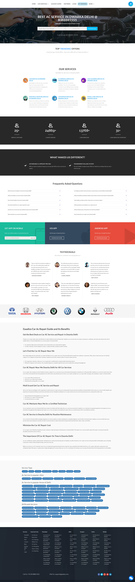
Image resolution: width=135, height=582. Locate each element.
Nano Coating (69, 471)
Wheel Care (35, 542)
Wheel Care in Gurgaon (84, 547)
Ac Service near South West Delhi (57, 491)
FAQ (25, 539)
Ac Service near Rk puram (97, 500)
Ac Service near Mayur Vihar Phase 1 (70, 494)
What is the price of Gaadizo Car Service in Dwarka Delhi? (19, 190)
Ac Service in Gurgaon (36, 478)
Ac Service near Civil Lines (95, 491)
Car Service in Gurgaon (84, 535)
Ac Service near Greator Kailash (65, 497)
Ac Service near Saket (78, 486)
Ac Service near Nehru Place (66, 486)
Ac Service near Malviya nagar (69, 500)
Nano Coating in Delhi (73, 559)
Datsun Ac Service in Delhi (81, 510)
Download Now (57, 238)
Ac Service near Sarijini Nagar (103, 486)
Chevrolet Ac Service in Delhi (28, 510)
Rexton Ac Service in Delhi (45, 516)
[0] (130, 3)
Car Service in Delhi (73, 535)
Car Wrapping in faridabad (58, 555)
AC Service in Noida (96, 551)
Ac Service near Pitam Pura (28, 500)
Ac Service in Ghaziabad (79, 478)
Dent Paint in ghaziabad (46, 539)
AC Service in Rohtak (107, 551)
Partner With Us (26, 548)
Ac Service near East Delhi (28, 491)
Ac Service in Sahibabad (91, 478)
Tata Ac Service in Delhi (91, 507)
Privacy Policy (99, 581)
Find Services (92, 28)
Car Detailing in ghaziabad (46, 563)
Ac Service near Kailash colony (84, 500)
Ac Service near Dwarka (27, 486)
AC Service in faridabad (58, 551)
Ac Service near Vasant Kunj (85, 494)
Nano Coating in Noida (96, 559)
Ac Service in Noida (69, 478)
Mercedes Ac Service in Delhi (77, 513)
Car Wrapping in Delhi (73, 555)
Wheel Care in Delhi (73, 547)
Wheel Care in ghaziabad (46, 547)
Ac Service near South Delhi (39, 486)
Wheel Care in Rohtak (107, 547)
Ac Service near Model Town (28, 494)
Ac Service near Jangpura (83, 491)
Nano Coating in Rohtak (107, 559)
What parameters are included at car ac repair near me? (85, 205)
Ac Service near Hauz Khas (89, 486)
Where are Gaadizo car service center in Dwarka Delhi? (19, 195)
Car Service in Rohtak (107, 535)
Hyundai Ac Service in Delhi (40, 507)
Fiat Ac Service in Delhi (64, 513)
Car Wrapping (62, 471)
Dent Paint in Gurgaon (84, 539)
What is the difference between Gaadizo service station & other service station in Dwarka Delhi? (94, 195)
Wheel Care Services (47, 471)
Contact (26, 542)
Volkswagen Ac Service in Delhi (55, 510)
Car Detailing (77, 471)
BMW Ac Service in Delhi (53, 513)
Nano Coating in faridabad (58, 559)
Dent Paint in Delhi (73, 539)
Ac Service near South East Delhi (41, 491)
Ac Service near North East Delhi (71, 488)
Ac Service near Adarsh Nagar (57, 488)
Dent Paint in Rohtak (107, 539)
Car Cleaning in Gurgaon (84, 543)
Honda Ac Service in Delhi (53, 507)
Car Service (34, 535)
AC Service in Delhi (73, 551)
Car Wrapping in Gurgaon (84, 555)
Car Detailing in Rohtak (107, 563)
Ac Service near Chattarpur (98, 494)
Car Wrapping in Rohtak (107, 555)
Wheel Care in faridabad (58, 547)
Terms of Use (92, 581)
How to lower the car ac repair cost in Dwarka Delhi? (85, 214)
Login (25, 552)
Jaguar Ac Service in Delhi (90, 513)
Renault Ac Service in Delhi (41, 510)
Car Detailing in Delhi (73, 563)
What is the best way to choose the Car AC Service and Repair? (87, 209)
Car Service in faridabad (58, 535)
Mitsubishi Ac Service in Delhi (29, 513)
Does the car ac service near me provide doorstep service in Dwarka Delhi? (23, 209)
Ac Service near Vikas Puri (95, 497)
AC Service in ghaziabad (46, 551)
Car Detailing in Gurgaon (84, 563)
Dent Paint (31, 471)
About (25, 537)
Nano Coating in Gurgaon (84, 559)
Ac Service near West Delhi (70, 491)
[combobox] (51, 28)
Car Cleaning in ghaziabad (46, 543)
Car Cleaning (38, 471)
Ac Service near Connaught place (81, 497)
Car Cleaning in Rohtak (107, 543)
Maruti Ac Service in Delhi (28, 507)
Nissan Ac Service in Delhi (69, 510)
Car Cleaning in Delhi (73, 543)
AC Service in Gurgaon (84, 551)
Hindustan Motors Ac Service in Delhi (30, 516)
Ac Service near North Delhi (43, 488)
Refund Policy (107, 581)
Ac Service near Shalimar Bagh (55, 500)
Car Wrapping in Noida (96, 555)
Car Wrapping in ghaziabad (46, 555)
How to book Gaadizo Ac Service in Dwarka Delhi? (18, 200)
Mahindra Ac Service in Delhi (79, 507)
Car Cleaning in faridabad (58, 543)
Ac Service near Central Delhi (86, 488)
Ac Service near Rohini (53, 497)
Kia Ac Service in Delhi (56, 516)
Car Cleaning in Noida (96, 543)
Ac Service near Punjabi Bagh (41, 500)
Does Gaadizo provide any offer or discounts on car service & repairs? (88, 200)
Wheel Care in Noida (96, 547)
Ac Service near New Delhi (99, 488)
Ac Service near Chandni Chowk (29, 488)
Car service (25, 471)
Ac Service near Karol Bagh (28, 497)
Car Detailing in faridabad (58, 563)
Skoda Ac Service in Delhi (94, 510)
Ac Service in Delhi (26, 478)
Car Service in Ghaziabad (46, 535)
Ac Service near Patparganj (41, 497)
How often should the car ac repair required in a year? (19, 205)
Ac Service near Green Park (52, 486)
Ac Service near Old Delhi (41, 494)
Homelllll (26, 535)
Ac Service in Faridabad (48, 478)
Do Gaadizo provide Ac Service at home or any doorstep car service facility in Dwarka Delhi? (93, 190)
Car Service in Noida (96, 535)
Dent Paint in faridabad (58, 539)
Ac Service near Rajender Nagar (54, 494)
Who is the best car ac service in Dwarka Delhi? (17, 214)
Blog (25, 544)
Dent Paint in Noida (96, 539)
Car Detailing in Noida (96, 563)
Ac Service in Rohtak (59, 478)
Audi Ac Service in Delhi (41, 513)
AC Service (55, 471)
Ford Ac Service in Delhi (103, 507)
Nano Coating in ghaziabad (46, 559)
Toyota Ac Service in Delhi (66, 507)
